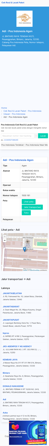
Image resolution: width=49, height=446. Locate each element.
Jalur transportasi (32, 207)
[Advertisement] (24, 77)
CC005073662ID (11, 140)
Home (4, 108)
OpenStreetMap (34, 270)
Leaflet (25, 270)
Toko (26, 212)
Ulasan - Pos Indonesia (14, 114)
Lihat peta (28, 201)
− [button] (5, 240)
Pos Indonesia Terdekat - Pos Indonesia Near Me (24, 145)
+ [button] (5, 236)
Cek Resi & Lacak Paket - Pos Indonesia (22, 111)
